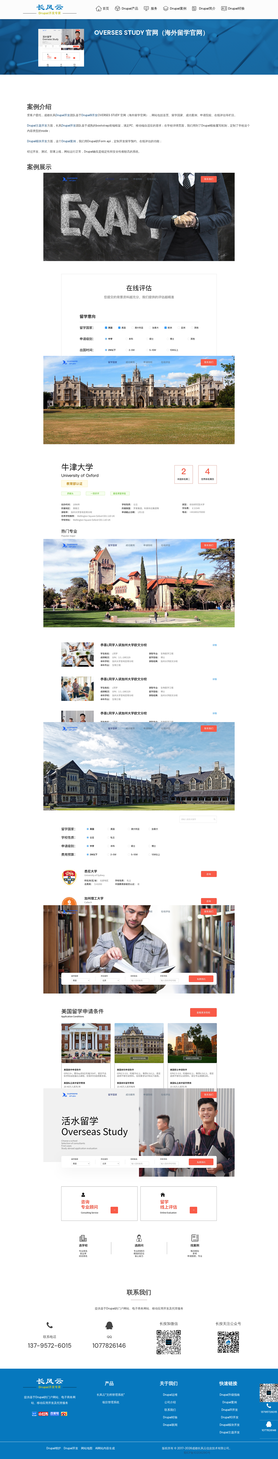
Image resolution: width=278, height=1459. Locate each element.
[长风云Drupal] (50, 9)
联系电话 (49, 1337)
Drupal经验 (236, 8)
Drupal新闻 (170, 1425)
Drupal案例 (178, 8)
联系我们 (170, 1410)
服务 (154, 8)
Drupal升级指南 (230, 1395)
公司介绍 (170, 1402)
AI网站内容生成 (105, 1448)
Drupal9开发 (89, 115)
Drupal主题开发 (37, 125)
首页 (106, 8)
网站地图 (86, 1448)
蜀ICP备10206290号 (197, 1453)
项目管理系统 (110, 1402)
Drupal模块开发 (37, 141)
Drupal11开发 (229, 1410)
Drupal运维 (170, 1395)
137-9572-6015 (49, 1346)
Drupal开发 (63, 115)
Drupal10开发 (230, 1417)
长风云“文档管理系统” (111, 1395)
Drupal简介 (207, 8)
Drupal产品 (130, 8)
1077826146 (109, 1346)
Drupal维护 (53, 1448)
